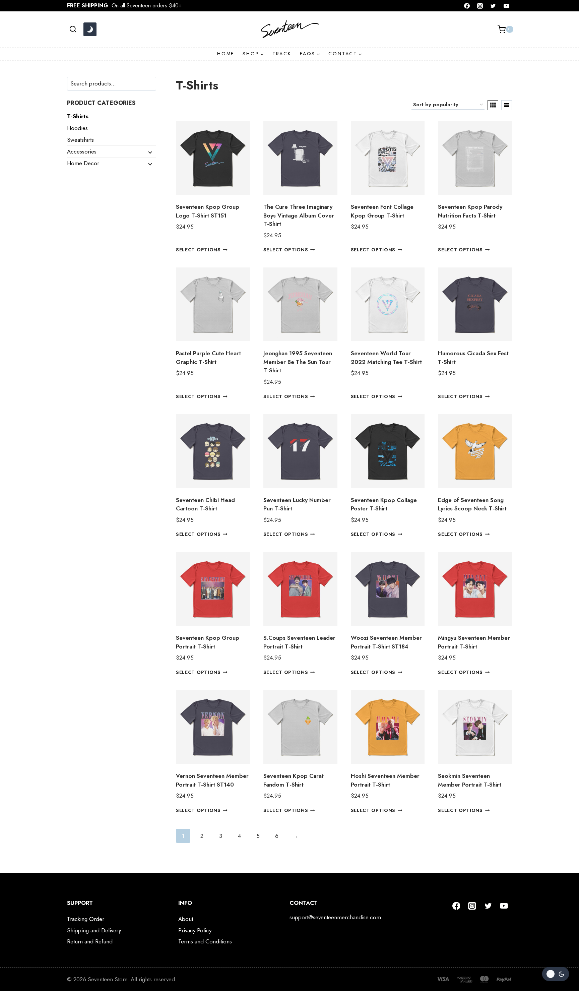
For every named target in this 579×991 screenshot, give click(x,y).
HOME (225, 53)
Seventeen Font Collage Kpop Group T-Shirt (382, 211)
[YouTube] (506, 5)
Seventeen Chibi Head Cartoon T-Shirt (205, 504)
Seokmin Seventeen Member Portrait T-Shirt (469, 780)
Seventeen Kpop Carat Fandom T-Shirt (293, 780)
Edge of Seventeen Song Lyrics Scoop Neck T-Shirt (472, 504)
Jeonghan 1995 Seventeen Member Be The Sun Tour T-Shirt (297, 361)
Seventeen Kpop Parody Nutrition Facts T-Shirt (470, 211)
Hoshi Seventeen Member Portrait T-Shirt (385, 780)
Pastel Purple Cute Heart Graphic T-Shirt (208, 357)
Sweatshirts (80, 140)
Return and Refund (90, 941)
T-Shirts (77, 116)
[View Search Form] (73, 29)
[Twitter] (493, 5)
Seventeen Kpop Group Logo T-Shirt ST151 (207, 211)
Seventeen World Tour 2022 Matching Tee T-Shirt (386, 357)
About (185, 919)
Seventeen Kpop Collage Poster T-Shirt (384, 504)
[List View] (506, 105)
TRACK (282, 53)
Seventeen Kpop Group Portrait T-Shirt (207, 642)
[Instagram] (480, 5)
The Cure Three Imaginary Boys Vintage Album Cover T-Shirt (298, 215)
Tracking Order (85, 919)
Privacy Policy (194, 930)
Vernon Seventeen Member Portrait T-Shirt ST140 (212, 780)
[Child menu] (149, 152)
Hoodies (77, 128)
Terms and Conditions (205, 941)
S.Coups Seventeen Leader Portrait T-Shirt (299, 642)
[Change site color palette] (89, 29)
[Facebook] (467, 5)
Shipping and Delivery (94, 930)
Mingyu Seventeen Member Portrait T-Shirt (474, 642)
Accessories (81, 151)
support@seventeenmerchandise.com (335, 917)
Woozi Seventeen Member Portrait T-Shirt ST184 (386, 642)
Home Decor (83, 163)
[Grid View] (493, 105)
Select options (198, 249)
